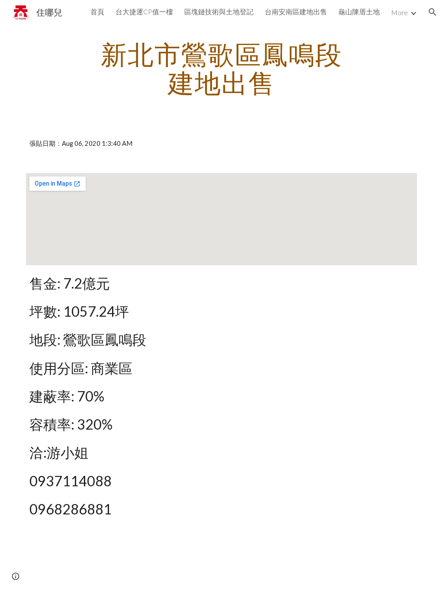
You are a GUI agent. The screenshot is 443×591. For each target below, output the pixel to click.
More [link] (399, 12)
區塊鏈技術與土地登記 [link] (219, 11)
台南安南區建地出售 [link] (296, 11)
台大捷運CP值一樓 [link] (144, 11)
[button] (432, 12)
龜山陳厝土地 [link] (359, 11)
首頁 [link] (97, 11)
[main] (221, 68)
